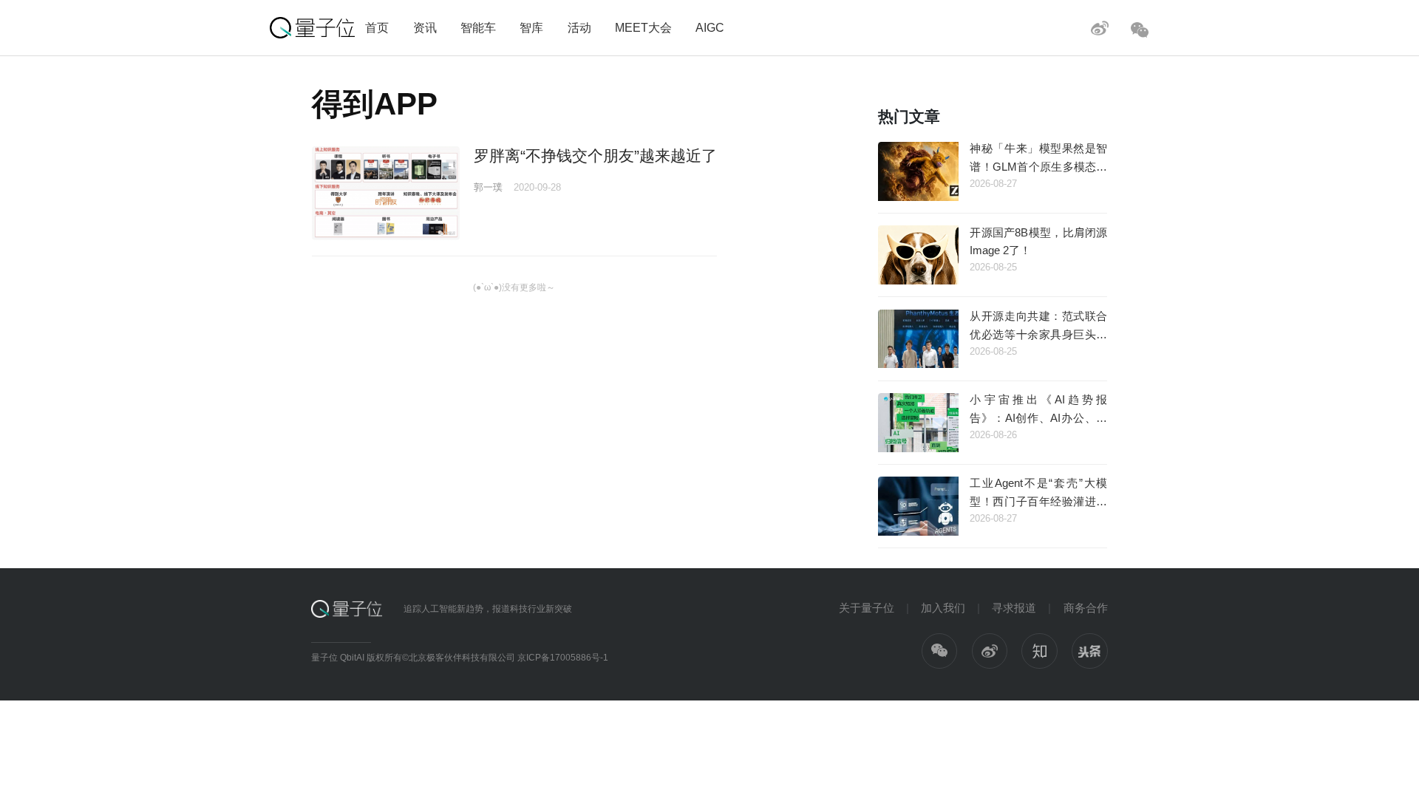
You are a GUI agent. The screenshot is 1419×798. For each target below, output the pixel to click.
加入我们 (943, 607)
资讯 (425, 27)
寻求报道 (1014, 607)
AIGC (709, 27)
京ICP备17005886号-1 (562, 657)
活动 (579, 27)
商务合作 (1086, 607)
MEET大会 (643, 27)
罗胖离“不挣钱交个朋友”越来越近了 (595, 155)
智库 (531, 27)
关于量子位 (866, 607)
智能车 (478, 27)
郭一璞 (488, 187)
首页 (377, 27)
